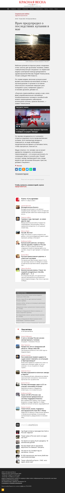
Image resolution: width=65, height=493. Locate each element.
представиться (20, 186)
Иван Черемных (25, 345)
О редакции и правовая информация (12, 483)
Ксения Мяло (25, 255)
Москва (19, 165)
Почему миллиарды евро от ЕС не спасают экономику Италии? (33, 385)
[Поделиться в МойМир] (34, 169)
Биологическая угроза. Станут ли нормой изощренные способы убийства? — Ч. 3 (33, 272)
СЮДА (21, 486)
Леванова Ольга (25, 371)
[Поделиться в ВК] (16, 169)
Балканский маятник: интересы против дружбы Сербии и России (33, 244)
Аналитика (25, 9)
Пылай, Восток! (26, 233)
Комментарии (39, 9)
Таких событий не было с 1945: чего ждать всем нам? (34, 461)
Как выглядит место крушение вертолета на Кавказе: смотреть (32, 446)
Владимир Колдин (26, 241)
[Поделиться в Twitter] (27, 169)
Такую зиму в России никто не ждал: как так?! (34, 436)
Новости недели (26, 217)
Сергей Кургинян (26, 205)
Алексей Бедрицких (26, 336)
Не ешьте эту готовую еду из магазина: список (31, 451)
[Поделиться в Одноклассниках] (23, 169)
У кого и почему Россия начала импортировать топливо (32, 339)
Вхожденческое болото (29, 207)
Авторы (32, 9)
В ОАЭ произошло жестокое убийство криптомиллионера (34, 456)
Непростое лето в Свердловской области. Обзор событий (33, 347)
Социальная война (22, 14)
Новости (13, 9)
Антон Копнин (25, 383)
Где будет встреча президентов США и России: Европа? (35, 432)
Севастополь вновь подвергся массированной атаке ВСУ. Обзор (33, 410)
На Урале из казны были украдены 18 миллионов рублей (34, 441)
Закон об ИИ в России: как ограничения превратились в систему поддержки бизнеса (32, 397)
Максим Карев (25, 231)
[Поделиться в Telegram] (20, 169)
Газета (46, 9)
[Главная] (32, 4)
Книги (51, 9)
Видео (19, 9)
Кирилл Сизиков (25, 355)
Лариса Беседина (26, 268)
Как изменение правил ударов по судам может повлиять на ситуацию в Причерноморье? (34, 359)
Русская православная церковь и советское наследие (33, 257)
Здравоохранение (21, 15)
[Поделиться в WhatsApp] (30, 169)
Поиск (56, 9)
